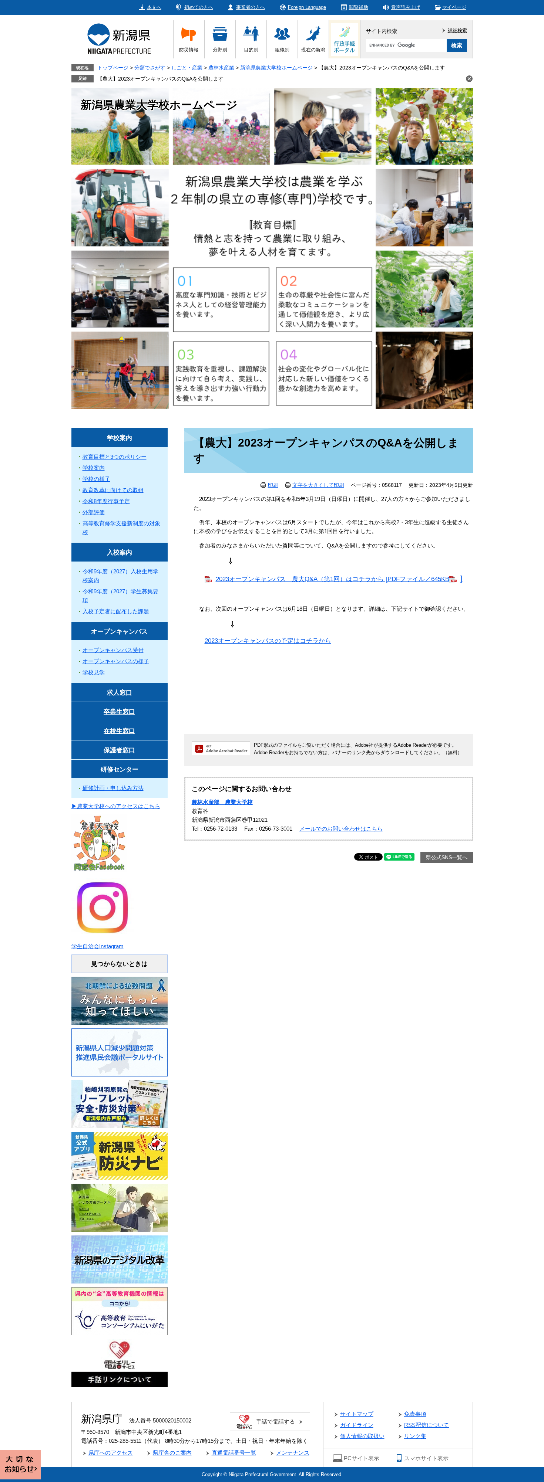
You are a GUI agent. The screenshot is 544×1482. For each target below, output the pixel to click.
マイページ (454, 7)
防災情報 (188, 49)
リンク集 (415, 1436)
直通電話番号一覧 (234, 1452)
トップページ (112, 68)
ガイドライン (356, 1425)
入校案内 (119, 552)
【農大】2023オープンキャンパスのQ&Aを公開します (160, 79)
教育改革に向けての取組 (113, 490)
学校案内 (119, 437)
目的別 (251, 49)
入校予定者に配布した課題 (116, 611)
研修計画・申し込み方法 (113, 788)
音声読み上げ (405, 7)
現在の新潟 (313, 49)
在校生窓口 (119, 731)
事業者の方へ (250, 7)
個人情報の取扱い (362, 1436)
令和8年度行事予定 (106, 501)
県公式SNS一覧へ (446, 857)
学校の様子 (96, 479)
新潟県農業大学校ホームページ (276, 68)
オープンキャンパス (119, 631)
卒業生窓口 (119, 711)
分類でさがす (149, 68)
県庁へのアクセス (110, 1452)
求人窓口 (119, 692)
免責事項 (415, 1414)
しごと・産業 (186, 68)
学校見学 (94, 672)
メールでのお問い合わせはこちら (341, 828)
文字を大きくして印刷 (318, 485)
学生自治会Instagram (97, 946)
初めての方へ (198, 7)
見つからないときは (119, 963)
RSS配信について (426, 1425)
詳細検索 (457, 30)
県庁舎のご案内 (172, 1452)
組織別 (282, 49)
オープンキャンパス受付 (113, 650)
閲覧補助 (358, 7)
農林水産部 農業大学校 (222, 802)
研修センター (119, 769)
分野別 (220, 49)
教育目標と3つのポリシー (115, 457)
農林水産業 (221, 68)
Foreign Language (307, 7)
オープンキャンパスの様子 (116, 661)
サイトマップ (356, 1414)
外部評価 (94, 512)
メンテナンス (292, 1452)
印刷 (273, 485)
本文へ (154, 7)
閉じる (469, 78)
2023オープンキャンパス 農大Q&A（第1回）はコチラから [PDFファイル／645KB (332, 579)
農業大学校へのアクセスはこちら (118, 806)
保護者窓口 (119, 750)
